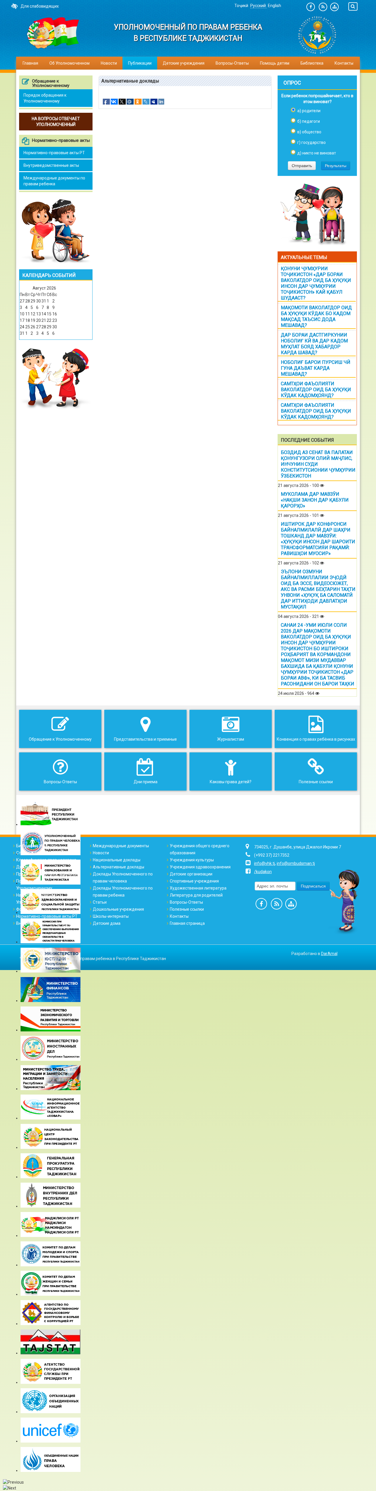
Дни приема (28, 867)
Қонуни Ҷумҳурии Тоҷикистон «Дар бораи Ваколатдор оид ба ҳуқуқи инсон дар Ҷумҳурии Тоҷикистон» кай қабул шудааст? (316, 283)
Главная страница (187, 923)
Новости (109, 63)
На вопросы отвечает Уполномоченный (37, 899)
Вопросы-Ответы (232, 63)
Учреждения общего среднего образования (199, 849)
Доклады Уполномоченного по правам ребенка (123, 891)
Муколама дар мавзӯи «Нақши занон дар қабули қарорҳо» (315, 500)
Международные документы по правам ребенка (54, 181)
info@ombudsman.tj (296, 863)
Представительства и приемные (47, 874)
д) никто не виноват (316, 153)
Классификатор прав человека (46, 860)
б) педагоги (308, 121)
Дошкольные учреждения (118, 909)
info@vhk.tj (264, 863)
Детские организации (191, 874)
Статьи (100, 902)
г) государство (311, 142)
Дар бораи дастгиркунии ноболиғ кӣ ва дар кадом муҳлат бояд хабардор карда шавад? (314, 343)
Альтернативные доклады (118, 867)
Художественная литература (198, 888)
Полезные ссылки (187, 909)
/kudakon (263, 871)
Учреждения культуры (192, 860)
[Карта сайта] (334, 7)
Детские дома (106, 923)
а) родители (308, 110)
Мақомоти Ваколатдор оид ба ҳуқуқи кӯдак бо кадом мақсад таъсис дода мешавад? (316, 316)
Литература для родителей (196, 895)
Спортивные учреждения (194, 881)
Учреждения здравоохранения (200, 867)
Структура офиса (32, 852)
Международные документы (121, 845)
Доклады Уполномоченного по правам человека (123, 877)
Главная (30, 63)
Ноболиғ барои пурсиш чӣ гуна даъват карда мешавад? (315, 368)
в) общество (309, 132)
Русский (258, 5)
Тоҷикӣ (241, 5)
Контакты (344, 63)
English (274, 5)
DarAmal (329, 953)
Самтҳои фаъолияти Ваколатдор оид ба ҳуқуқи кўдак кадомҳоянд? (316, 389)
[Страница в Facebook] (310, 7)
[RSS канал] (323, 7)
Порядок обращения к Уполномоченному (45, 98)
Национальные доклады (116, 860)
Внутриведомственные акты (51, 165)
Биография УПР (31, 845)
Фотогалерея (29, 909)
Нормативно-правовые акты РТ (54, 152)
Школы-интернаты (111, 916)
